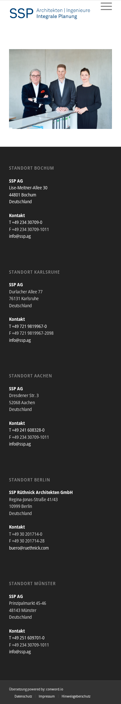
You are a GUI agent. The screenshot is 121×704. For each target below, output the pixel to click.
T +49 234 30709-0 (25, 222)
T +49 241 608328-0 (27, 430)
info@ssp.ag (20, 236)
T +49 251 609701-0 (27, 638)
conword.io (54, 689)
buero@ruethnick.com (29, 548)
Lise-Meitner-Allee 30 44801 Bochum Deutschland (28, 194)
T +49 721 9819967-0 (28, 326)
